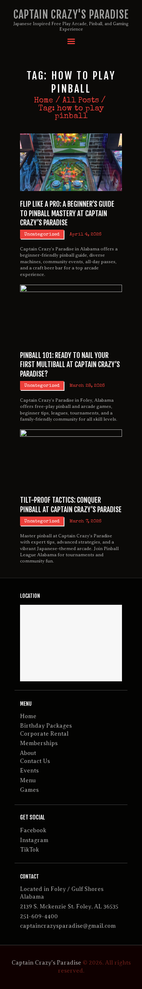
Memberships (39, 743)
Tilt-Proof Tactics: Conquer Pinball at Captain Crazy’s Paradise (71, 504)
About (28, 753)
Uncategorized (42, 234)
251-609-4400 (39, 916)
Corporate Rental (44, 734)
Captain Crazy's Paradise (46, 962)
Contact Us (35, 761)
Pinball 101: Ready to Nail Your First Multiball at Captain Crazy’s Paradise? (70, 364)
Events (29, 770)
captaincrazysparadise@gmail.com (68, 926)
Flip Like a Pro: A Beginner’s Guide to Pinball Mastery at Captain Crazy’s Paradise (67, 213)
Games (29, 790)
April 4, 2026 (86, 234)
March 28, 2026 (87, 385)
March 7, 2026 (86, 521)
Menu (28, 780)
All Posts (80, 101)
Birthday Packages (46, 726)
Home (43, 101)
